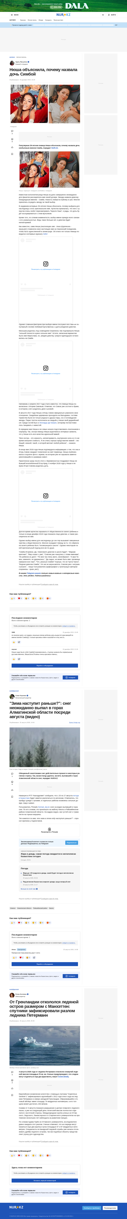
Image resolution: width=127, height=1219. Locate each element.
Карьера (23, 20)
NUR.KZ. (54, 148)
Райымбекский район (40, 908)
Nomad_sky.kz (44, 807)
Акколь (51, 908)
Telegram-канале (34, 573)
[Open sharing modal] (12, 147)
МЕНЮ (16, 15)
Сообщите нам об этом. (49, 584)
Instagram (72, 677)
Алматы (12, 908)
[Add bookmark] (12, 154)
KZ (103, 15)
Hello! (45, 234)
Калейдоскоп (14, 691)
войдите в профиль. (68, 626)
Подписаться (71, 842)
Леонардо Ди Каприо (48, 423)
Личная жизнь (32, 20)
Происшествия (58, 20)
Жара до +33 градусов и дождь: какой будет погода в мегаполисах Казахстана (48, 874)
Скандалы (48, 20)
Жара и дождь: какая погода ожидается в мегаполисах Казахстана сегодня (48, 855)
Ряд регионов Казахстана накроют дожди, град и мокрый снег (47, 882)
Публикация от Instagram (46, 295)
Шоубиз (13, 20)
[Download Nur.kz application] (63, 6)
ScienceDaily (63, 1077)
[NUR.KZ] (63, 14)
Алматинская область (24, 908)
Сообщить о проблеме (92, 1208)
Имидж (41, 20)
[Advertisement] (63, 39)
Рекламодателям (110, 1208)
